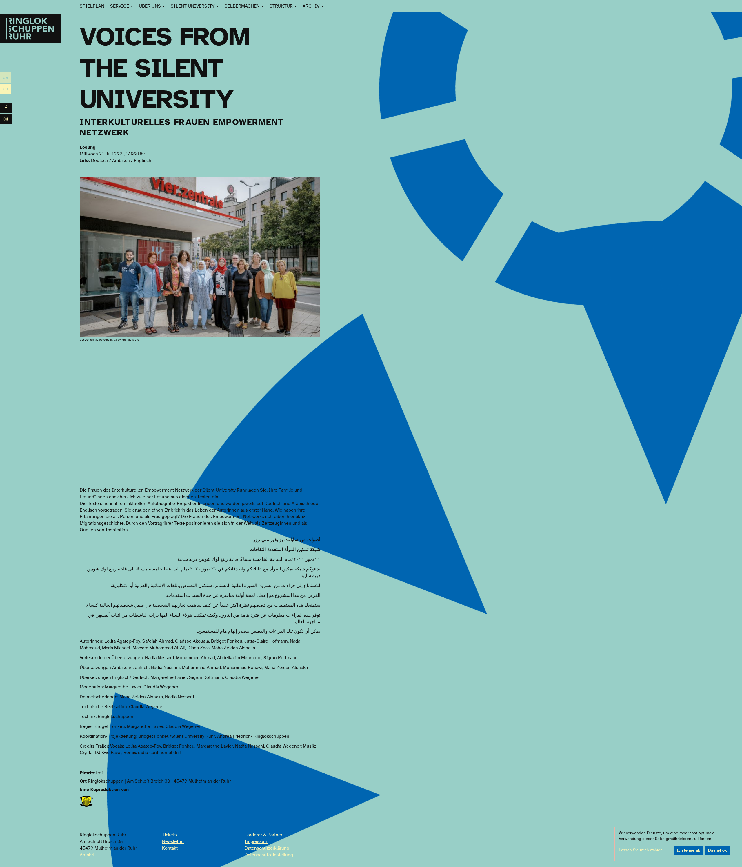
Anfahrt (87, 855)
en (7, 89)
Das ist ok (717, 850)
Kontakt (170, 848)
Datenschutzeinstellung (269, 855)
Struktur (282, 6)
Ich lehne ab (688, 850)
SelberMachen (243, 6)
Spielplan (92, 6)
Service (120, 6)
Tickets (169, 835)
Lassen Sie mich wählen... (642, 850)
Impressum (256, 841)
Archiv (312, 6)
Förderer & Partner (263, 835)
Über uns (150, 6)
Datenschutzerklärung (267, 848)
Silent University (193, 6)
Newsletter (173, 841)
